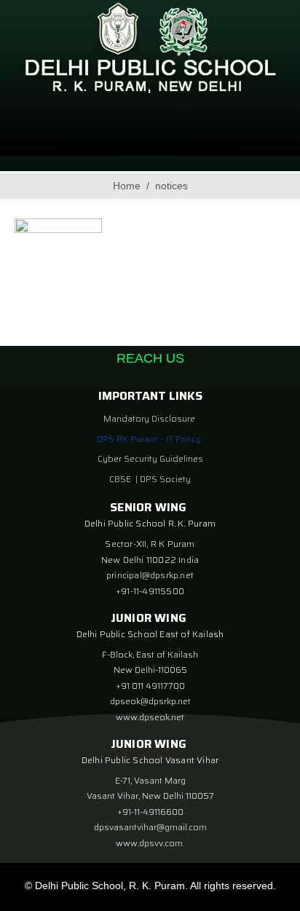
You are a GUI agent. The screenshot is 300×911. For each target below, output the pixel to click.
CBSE (121, 479)
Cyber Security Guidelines (150, 458)
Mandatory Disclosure (149, 418)
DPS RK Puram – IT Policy (149, 439)
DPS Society (165, 479)
